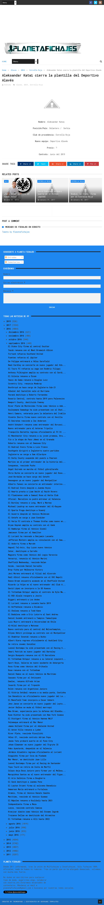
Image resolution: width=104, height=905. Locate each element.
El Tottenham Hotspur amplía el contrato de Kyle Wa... (37, 592)
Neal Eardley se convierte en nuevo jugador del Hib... (37, 365)
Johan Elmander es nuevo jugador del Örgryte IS (33, 744)
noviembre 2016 (17, 335)
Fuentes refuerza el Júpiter (23, 357)
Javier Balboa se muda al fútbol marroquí (30, 707)
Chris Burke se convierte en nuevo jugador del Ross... (37, 473)
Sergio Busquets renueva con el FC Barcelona (31, 655)
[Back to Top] (100, 902)
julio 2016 (15, 827)
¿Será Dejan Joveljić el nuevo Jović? (16, 195)
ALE (6, 181)
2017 (9, 325)
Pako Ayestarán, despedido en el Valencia (30, 748)
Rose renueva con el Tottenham (24, 670)
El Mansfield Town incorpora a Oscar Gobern (31, 700)
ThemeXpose (18, 902)
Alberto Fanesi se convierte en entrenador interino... (37, 484)
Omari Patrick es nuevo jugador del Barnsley (31, 651)
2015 (9, 839)
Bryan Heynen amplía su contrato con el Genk (31, 525)
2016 (9, 328)
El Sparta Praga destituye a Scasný (26, 510)
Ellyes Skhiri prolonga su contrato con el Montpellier (37, 633)
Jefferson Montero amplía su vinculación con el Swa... (37, 540)
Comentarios (13, 262)
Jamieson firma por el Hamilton (24, 532)
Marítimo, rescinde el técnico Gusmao (28, 796)
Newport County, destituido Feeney (26, 402)
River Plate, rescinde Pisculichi (25, 733)
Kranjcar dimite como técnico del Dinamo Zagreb (33, 811)
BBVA (23, 70)
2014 (9, 843)
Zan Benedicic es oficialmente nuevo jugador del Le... (37, 696)
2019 (9, 321)
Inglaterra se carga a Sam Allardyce (27, 454)
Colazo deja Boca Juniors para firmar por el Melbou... (37, 770)
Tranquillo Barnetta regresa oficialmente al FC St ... (37, 432)
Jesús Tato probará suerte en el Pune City (30, 741)
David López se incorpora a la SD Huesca (29, 588)
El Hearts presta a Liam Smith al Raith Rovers (32, 491)
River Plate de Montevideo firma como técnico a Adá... (37, 406)
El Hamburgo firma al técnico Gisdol (27, 528)
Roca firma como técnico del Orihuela (28, 666)
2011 (9, 854)
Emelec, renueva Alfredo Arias (24, 681)
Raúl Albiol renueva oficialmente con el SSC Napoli (35, 577)
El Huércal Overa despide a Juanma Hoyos (29, 488)
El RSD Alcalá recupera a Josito (25, 595)
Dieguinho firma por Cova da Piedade (27, 755)
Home (4, 61)
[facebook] (90, 2)
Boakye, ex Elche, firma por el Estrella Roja (83, 195)
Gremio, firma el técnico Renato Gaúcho (29, 793)
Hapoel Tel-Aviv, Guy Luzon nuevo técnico (30, 547)
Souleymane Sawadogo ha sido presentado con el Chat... (37, 409)
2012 (9, 851)
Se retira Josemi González (21, 644)
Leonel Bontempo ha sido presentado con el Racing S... (37, 648)
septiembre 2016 (17, 343)
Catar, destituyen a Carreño (22, 551)
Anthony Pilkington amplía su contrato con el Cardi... (37, 372)
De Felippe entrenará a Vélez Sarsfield (28, 361)
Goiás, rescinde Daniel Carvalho (25, 566)
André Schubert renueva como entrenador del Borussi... (37, 424)
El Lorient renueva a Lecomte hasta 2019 (29, 603)
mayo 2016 (14, 835)
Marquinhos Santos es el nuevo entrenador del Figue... (37, 774)
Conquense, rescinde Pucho (21, 465)
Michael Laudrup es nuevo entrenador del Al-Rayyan (34, 506)
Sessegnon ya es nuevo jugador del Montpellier (32, 480)
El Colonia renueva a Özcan (22, 376)
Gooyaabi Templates (49, 902)
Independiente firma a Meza (22, 804)
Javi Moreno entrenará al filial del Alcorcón (32, 573)
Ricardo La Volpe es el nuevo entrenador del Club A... (37, 584)
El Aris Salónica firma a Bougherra (26, 778)
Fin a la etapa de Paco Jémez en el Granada (31, 439)
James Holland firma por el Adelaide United (31, 726)
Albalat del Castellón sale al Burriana (28, 391)
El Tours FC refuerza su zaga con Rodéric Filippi (34, 368)
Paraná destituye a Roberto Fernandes (27, 394)
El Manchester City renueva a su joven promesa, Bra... (37, 436)
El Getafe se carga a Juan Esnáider (26, 517)
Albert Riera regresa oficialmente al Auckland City (35, 640)
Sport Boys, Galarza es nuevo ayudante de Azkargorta (36, 663)
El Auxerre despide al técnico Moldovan (28, 514)
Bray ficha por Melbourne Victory (25, 569)
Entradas (11, 257)
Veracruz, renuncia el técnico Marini (27, 558)
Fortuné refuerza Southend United (25, 354)
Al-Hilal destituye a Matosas (23, 625)
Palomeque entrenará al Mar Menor (25, 722)
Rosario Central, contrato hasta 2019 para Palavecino (36, 398)
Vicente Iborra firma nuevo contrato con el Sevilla (35, 417)
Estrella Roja (36, 70)
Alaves (14, 70)
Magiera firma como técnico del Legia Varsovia (32, 555)
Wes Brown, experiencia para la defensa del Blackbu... (37, 711)
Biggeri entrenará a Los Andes (24, 599)
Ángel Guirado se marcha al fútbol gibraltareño (33, 469)
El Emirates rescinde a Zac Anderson (27, 421)
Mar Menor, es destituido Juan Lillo (27, 759)
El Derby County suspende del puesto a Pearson (32, 458)
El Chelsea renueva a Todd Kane (24, 610)
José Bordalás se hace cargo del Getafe (28, 476)
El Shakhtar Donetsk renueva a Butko (27, 636)
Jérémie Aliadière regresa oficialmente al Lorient (35, 752)
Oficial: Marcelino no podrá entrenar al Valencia (34, 499)
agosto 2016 (15, 823)
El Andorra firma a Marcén (21, 543)
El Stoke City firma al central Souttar (28, 346)
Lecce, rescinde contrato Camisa (25, 808)
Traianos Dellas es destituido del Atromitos (31, 815)
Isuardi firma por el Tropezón (24, 685)
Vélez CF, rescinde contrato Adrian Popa (29, 737)
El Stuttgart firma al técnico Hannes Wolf (30, 718)
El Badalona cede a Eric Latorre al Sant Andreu (33, 614)
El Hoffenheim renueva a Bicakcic (25, 607)
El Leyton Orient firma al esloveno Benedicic (32, 785)
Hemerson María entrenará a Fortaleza (27, 789)
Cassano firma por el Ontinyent (24, 677)
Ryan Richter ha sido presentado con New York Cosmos (36, 715)
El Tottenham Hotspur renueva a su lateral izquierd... (37, 659)
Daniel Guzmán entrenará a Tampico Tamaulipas (32, 618)
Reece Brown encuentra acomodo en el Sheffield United (36, 581)
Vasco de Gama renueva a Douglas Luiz (28, 380)
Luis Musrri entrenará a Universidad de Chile (32, 621)
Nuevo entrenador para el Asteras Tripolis (30, 428)
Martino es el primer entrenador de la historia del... (37, 462)
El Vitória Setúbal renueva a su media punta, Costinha (37, 692)
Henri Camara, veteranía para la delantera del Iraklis (37, 413)
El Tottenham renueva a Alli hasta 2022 (29, 819)
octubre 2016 (16, 339)
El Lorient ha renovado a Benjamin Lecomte (30, 536)
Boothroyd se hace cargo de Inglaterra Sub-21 (32, 387)
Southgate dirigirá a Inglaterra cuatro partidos (33, 450)
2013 (9, 847)
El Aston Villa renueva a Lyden (24, 729)
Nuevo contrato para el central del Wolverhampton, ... (37, 629)
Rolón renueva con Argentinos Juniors (27, 689)
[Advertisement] (52, 24)
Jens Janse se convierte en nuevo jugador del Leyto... (37, 703)
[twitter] (95, 2)
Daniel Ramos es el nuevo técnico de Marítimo (32, 674)
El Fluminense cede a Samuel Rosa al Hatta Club (33, 495)
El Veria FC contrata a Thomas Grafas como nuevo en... (37, 521)
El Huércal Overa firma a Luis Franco (28, 447)
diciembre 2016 (17, 332)
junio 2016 (15, 831)
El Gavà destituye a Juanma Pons (25, 782)
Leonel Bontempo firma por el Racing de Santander (34, 763)
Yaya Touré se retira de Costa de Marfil (29, 767)
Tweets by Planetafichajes (16, 232)
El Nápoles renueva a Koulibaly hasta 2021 (30, 800)
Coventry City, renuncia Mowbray (25, 383)
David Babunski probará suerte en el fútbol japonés (50, 194)
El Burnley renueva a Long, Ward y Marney (30, 502)
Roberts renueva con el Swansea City (27, 443)
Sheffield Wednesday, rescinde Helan (27, 562)
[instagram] (100, 2)
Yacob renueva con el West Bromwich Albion (30, 350)
